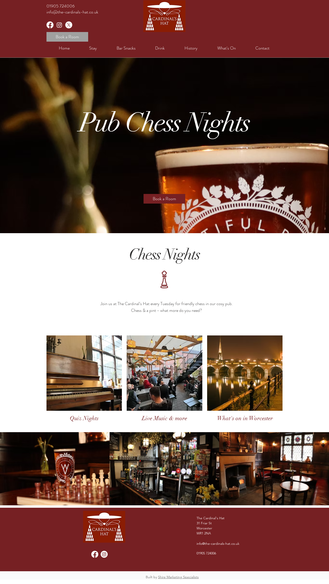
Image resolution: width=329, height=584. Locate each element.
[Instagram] (59, 24)
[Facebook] (49, 24)
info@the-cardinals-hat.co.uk (72, 12)
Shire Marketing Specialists (178, 577)
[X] (68, 24)
